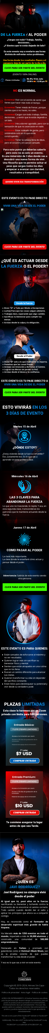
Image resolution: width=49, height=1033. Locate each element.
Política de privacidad (10, 992)
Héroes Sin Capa (36, 985)
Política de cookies (40, 992)
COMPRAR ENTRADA (24, 760)
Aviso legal (25, 992)
